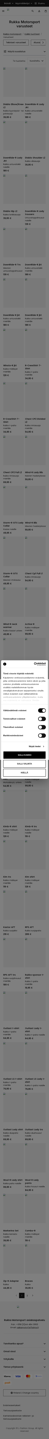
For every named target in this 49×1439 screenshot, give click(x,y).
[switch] (42, 719)
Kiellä (24, 772)
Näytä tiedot (35, 746)
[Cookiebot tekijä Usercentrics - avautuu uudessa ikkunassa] (34, 664)
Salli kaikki (24, 755)
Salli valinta (24, 764)
